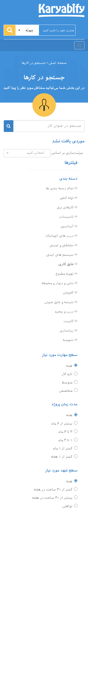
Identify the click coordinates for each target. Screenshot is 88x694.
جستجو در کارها (34, 63)
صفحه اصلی (57, 63)
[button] (27, 30)
